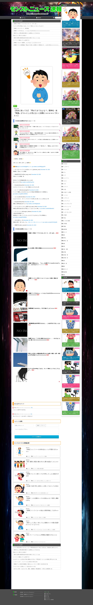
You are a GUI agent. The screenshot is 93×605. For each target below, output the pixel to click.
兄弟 (42, 493)
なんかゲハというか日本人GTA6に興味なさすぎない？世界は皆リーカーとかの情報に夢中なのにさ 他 (35, 559)
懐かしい (50, 529)
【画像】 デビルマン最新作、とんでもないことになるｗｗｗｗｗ (27, 42)
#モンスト (29, 166)
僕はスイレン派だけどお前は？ (20, 35)
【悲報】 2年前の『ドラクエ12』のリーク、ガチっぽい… (25, 23)
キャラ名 (40, 505)
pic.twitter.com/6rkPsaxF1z (27, 182)
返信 (32, 407)
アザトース (35, 529)
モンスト (35, 468)
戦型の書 (39, 468)
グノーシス (38, 541)
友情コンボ (45, 493)
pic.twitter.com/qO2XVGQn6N (50, 222)
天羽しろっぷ (43, 480)
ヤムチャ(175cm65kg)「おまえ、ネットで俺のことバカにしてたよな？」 (28, 26)
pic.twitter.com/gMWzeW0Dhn (20, 193)
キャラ (28, 456)
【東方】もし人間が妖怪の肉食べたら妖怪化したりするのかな (26, 33)
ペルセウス (45, 529)
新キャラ (49, 480)
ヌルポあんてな (47, 593)
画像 (46, 456)
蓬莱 (43, 468)
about (15, 591)
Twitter (15, 594)
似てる (38, 480)
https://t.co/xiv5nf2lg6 (22, 166)
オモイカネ (35, 505)
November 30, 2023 (45, 169)
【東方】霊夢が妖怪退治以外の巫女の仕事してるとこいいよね (26, 37)
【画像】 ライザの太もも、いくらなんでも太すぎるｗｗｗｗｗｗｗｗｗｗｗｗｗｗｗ (31, 30)
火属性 (48, 505)
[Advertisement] (36, 56)
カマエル (40, 529)
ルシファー (41, 456)
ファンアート (36, 456)
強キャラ (41, 517)
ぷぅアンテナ (47, 598)
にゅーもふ (47, 595)
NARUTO (35, 493)
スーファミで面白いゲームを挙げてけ (21, 40)
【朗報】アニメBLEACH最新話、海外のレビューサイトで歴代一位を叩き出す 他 (30, 564)
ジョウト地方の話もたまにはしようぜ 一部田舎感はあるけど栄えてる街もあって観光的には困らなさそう (35, 547)
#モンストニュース (38, 222)
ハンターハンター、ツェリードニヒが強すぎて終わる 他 (25, 561)
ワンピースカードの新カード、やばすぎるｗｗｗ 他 (24, 566)
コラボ (39, 493)
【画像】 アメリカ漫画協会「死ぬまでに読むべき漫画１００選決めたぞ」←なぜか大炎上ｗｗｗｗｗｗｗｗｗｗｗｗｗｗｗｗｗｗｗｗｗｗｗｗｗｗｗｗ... (46, 44)
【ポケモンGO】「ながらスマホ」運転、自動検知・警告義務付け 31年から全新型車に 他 (32, 568)
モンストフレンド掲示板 (49, 599)
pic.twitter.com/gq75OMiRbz (20, 217)
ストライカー (36, 517)
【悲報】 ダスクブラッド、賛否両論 (21, 28)
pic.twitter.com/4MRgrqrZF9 (38, 166)
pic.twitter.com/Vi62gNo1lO (33, 203)
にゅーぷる (47, 596)
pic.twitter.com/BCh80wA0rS (47, 208)
